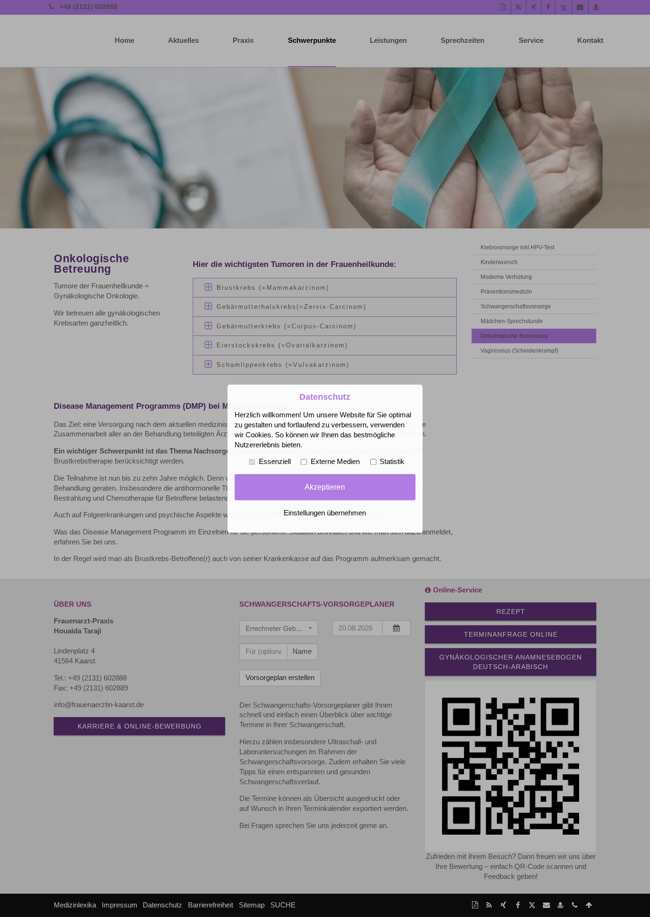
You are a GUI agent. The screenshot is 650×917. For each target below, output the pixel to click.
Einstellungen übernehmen (325, 513)
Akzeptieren (325, 487)
